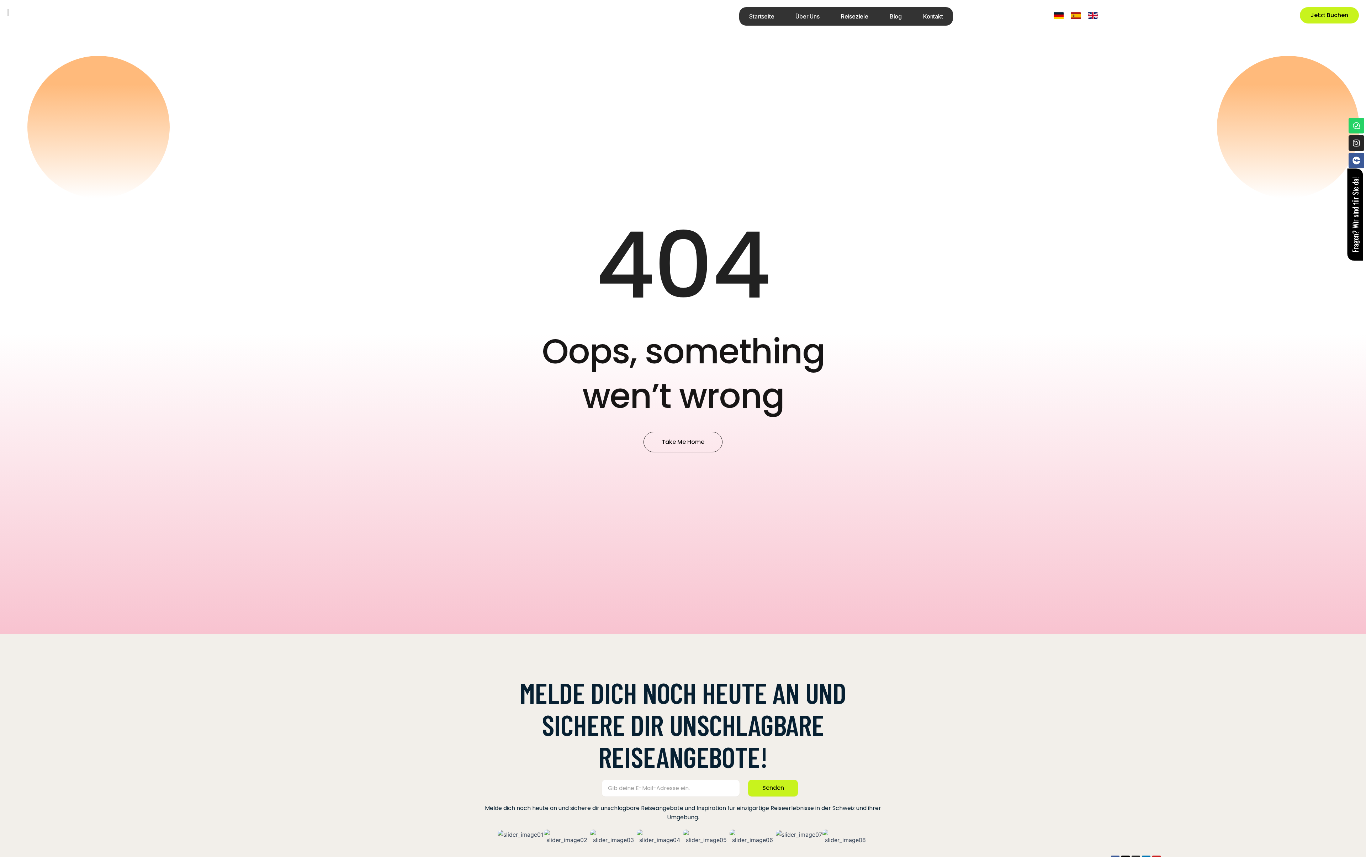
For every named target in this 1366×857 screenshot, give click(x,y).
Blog (896, 16)
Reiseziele (854, 16)
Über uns (807, 16)
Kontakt (933, 16)
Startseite (761, 16)
